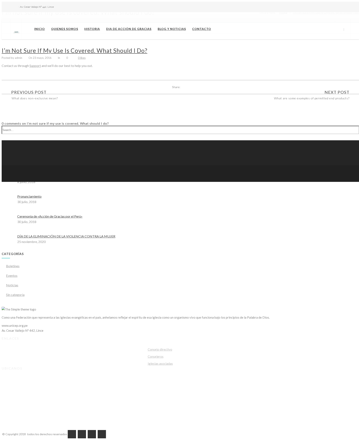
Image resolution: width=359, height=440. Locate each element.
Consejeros (156, 356)
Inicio (39, 29)
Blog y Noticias (172, 29)
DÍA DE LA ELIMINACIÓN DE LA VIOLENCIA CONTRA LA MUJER (66, 236)
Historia (92, 29)
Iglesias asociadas (160, 363)
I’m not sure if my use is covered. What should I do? (74, 50)
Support (35, 66)
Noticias (12, 285)
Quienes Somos (64, 29)
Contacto (201, 29)
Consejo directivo (160, 349)
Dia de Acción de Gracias (128, 29)
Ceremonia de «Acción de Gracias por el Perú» (49, 216)
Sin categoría (15, 295)
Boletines (13, 266)
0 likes (82, 57)
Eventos (11, 275)
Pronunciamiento (29, 196)
